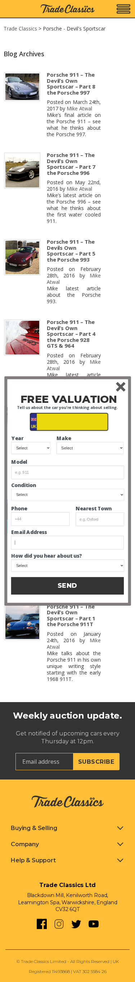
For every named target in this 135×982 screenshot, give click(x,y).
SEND (67, 586)
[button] (68, 399)
